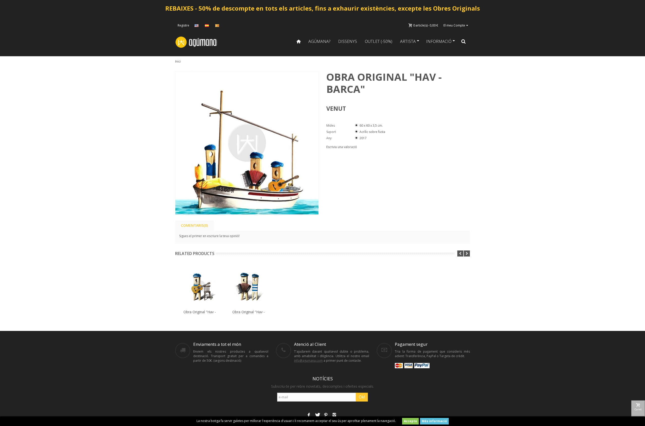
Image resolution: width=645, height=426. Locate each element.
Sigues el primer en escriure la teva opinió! (209, 236)
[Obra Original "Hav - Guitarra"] (199, 286)
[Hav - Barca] (246, 142)
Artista (408, 41)
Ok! (362, 397)
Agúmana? (319, 41)
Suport (331, 132)
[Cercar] (463, 41)
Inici (178, 61)
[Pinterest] (325, 415)
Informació (439, 41)
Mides (331, 125)
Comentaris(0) (194, 225)
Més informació (434, 421)
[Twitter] (317, 415)
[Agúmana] (196, 42)
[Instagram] (334, 415)
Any (329, 138)
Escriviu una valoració (341, 147)
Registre (183, 25)
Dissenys (347, 41)
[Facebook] (308, 415)
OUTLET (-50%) (378, 41)
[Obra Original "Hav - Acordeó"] (248, 286)
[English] (197, 25)
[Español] (207, 25)
